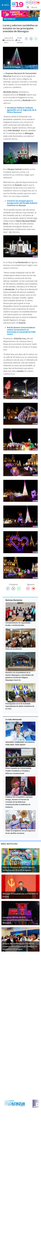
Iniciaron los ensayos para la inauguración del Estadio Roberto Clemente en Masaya (22, 203)
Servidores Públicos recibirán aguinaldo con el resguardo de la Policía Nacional (21, 109)
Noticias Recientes (13, 600)
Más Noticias (9, 843)
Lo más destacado (13, 719)
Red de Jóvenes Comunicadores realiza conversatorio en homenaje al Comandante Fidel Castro (21, 330)
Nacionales (9, 19)
